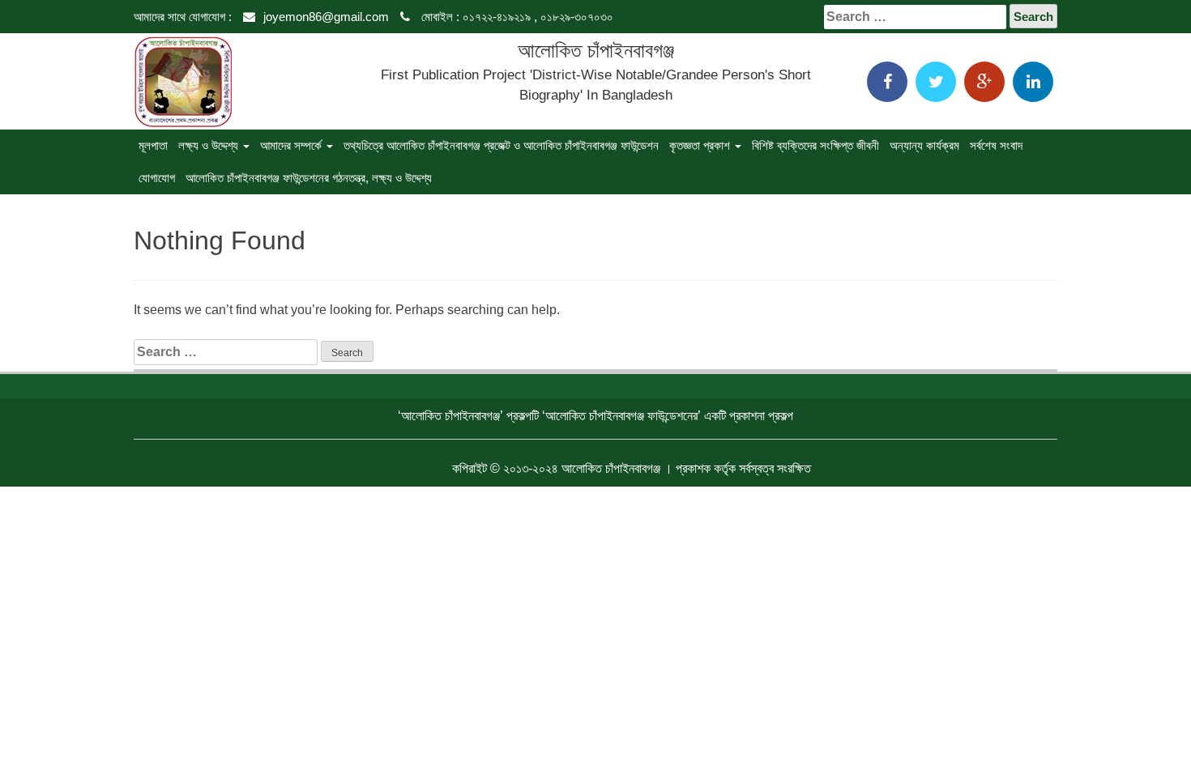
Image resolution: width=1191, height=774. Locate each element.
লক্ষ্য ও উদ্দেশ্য (209, 145)
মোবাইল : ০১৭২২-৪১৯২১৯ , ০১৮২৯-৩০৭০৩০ (515, 16)
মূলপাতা (153, 145)
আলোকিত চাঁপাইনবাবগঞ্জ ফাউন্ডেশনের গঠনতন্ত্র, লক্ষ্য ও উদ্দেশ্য (309, 178)
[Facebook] (887, 82)
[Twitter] (936, 82)
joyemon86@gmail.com (326, 16)
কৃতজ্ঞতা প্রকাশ (701, 145)
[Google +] (984, 82)
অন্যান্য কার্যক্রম (924, 145)
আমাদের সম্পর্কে (292, 145)
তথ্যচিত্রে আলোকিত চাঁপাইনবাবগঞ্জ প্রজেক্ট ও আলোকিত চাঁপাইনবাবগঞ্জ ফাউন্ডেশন (501, 145)
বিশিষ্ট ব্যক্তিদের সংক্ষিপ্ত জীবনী (815, 145)
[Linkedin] (1033, 82)
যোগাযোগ (157, 178)
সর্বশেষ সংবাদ (996, 145)
